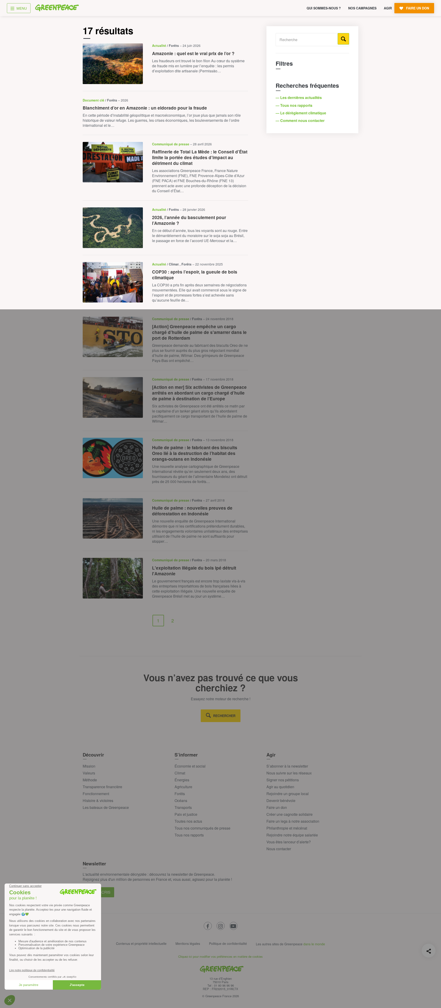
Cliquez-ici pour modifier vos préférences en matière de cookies (220, 956)
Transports (183, 807)
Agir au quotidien (280, 786)
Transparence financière (102, 786)
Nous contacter (278, 848)
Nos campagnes (362, 8)
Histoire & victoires (98, 800)
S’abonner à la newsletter (287, 766)
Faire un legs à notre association (292, 821)
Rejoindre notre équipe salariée (292, 835)
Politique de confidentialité (228, 943)
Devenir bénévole (280, 800)
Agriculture (183, 786)
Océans (181, 800)
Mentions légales (187, 943)
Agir (388, 8)
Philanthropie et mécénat (286, 828)
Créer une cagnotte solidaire (289, 814)
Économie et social (190, 766)
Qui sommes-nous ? (324, 8)
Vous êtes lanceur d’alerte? (288, 841)
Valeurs (89, 773)
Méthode (90, 779)
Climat (180, 773)
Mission (89, 766)
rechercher (224, 715)
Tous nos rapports (189, 835)
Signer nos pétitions (282, 779)
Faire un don (276, 807)
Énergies (182, 779)
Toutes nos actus (188, 821)
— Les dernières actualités (299, 97)
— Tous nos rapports (294, 105)
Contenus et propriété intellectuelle (141, 943)
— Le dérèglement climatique (301, 113)
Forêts (180, 793)
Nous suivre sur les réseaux (289, 773)
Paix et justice (186, 814)
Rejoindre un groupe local (287, 793)
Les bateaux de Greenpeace (106, 807)
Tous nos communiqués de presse (202, 828)
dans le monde (314, 944)
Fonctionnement (96, 793)
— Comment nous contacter (300, 120)
